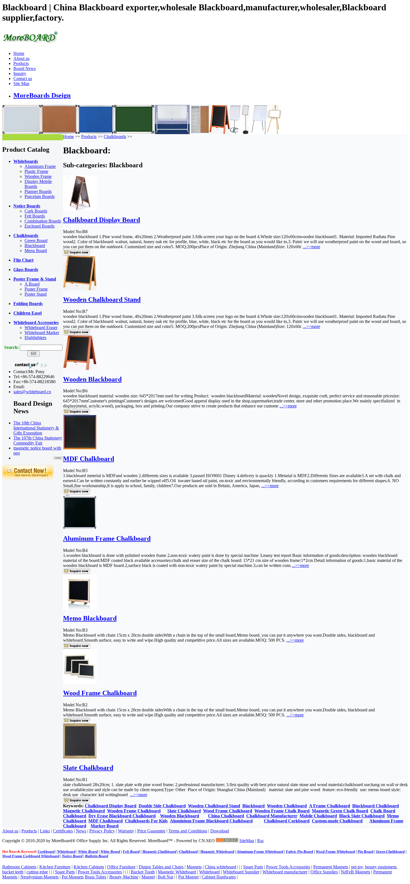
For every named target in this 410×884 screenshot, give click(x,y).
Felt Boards (35, 216)
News (81, 831)
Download (219, 831)
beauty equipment (380, 866)
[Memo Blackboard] (80, 607)
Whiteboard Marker (42, 332)
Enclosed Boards (39, 226)
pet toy (357, 866)
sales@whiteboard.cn (32, 391)
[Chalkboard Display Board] (80, 209)
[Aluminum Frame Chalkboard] (80, 527)
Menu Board (36, 250)
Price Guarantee (151, 831)
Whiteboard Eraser (41, 327)
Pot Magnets (73, 877)
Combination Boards (43, 221)
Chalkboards (115, 136)
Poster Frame (36, 289)
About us (21, 58)
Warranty (126, 831)
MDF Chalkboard (88, 458)
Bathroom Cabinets (19, 866)
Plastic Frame (36, 171)
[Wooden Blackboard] (80, 368)
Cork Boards (36, 211)
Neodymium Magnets (39, 877)
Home (18, 53)
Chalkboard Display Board (101, 219)
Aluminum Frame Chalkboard (107, 538)
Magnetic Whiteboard (177, 871)
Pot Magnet (188, 877)
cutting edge (37, 871)
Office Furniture (121, 866)
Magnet (148, 877)
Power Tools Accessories (288, 866)
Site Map (21, 83)
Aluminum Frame (40, 166)
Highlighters (35, 337)
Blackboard (35, 245)
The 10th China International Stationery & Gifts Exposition (36, 428)
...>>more (311, 246)
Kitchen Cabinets (89, 866)
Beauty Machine (123, 877)
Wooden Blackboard (92, 379)
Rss (260, 840)
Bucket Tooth (143, 871)
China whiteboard (220, 866)
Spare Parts (253, 866)
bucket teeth (12, 871)
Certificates (63, 831)
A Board (32, 284)
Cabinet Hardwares (219, 877)
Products (21, 63)
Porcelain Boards (40, 196)
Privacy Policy (102, 831)
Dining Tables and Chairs (161, 866)
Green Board (36, 240)
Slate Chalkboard (88, 767)
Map (250, 840)
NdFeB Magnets (355, 871)
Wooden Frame (38, 176)
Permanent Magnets (330, 866)
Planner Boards (38, 191)
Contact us (22, 78)
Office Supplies (324, 871)
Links (45, 831)
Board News (24, 68)
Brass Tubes (95, 877)
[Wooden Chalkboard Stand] (80, 288)
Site (242, 840)
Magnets (194, 866)
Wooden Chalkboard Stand (102, 299)
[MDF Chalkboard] (80, 448)
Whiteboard (209, 871)
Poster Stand (36, 294)
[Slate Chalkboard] (80, 757)
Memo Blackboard (90, 618)
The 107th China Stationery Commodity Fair (37, 440)
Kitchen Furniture (55, 866)
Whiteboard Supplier (241, 871)
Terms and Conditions (187, 831)
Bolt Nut (165, 877)
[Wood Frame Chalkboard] (80, 682)
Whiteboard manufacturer (284, 871)
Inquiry (19, 73)
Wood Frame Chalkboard (100, 693)
